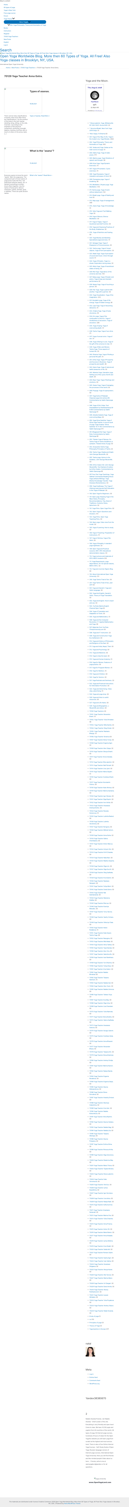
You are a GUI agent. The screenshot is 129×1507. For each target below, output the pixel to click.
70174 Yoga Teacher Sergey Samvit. (101, 1031)
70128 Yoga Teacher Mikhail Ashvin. (101, 830)
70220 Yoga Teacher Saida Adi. (99, 1249)
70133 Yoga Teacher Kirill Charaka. (101, 852)
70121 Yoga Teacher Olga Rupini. (100, 799)
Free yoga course (9, 13)
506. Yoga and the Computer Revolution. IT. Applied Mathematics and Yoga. (101, 622)
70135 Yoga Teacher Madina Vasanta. (101, 861)
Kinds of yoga (94, 1316)
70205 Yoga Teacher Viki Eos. (99, 1185)
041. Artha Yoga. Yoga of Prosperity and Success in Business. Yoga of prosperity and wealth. (101, 362)
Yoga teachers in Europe (97, 1329)
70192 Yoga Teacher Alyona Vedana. (101, 1122)
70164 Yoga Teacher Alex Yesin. (100, 986)
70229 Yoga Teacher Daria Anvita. (100, 1286)
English (6, 42)
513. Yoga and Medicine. (97, 653)
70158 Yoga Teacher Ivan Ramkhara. (101, 957)
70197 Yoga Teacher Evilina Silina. (100, 1144)
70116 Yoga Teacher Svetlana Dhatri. (101, 777)
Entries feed (93, 1377)
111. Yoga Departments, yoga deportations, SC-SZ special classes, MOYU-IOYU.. (101, 564)
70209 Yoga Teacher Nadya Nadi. (100, 1202)
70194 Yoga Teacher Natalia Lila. (100, 1130)
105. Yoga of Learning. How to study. (101, 527)
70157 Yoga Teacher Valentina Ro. (100, 954)
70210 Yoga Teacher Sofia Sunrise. (101, 1205)
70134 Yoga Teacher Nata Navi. (99, 858)
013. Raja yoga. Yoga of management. (101, 200)
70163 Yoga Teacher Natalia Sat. (100, 983)
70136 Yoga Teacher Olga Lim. (99, 866)
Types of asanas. (39, 91)
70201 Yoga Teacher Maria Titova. (100, 1165)
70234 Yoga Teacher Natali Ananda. (101, 1311)
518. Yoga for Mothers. (96, 671)
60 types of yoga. (9, 7)
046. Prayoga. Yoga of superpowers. (101, 390)
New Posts (7, 39)
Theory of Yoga (94, 1326)
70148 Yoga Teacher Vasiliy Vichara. (101, 917)
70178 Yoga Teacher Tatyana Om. (100, 1052)
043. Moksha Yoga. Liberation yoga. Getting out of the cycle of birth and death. (101, 375)
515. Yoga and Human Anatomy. (99, 659)
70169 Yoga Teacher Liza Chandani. (101, 1006)
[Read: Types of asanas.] (23, 113)
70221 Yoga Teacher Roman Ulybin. (101, 1252)
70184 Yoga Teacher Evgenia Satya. (101, 1081)
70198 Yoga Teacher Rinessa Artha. (101, 1149)
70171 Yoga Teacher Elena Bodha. (100, 1017)
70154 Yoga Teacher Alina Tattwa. (100, 945)
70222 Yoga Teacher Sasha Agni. (100, 1258)
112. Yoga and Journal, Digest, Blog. (101, 569)
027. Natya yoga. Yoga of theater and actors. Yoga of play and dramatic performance (101, 279)
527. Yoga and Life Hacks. (97, 703)
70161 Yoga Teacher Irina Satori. (100, 969)
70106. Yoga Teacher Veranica (99, 737)
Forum (6, 16)
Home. (6, 4)
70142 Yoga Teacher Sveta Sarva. (100, 889)
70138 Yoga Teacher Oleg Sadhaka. (101, 872)
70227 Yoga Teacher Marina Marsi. (101, 1278)
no (90, 1319)
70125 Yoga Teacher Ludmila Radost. (101, 816)
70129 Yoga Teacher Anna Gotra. (100, 835)
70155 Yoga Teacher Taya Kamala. (100, 948)
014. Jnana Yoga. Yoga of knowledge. (101, 206)
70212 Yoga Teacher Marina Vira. (100, 1215)
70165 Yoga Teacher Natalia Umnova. (101, 989)
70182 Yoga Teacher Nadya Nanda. (101, 1071)
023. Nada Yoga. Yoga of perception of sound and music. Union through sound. (101, 256)
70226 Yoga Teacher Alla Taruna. (100, 1275)
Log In (6, 45)
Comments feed (94, 1380)
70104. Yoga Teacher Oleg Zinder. (100, 728)
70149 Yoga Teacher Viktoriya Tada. (101, 922)
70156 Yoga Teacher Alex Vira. (99, 951)
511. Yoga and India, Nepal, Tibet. (100, 646)
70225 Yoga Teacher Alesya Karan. (101, 1269)
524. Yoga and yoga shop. (98, 694)
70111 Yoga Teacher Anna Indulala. (100, 757)
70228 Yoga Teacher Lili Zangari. (100, 1283)
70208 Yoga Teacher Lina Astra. (100, 1198)
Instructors (7, 31)
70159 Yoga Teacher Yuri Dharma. (100, 963)
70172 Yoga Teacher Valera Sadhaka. (101, 1020)
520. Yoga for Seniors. (96, 677)
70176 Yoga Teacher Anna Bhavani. (101, 1041)
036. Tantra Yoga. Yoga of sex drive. (101, 331)
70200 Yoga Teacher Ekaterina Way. (101, 1160)
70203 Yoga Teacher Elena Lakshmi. (101, 1174)
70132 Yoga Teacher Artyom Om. (100, 849)
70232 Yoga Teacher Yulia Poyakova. (101, 1300)
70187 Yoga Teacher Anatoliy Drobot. (101, 1097)
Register (6, 34)
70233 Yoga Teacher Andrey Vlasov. (101, 1305)
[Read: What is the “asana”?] (23, 172)
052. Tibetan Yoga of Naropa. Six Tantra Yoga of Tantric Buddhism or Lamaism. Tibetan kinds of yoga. (101, 441)
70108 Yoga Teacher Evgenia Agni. (100, 743)
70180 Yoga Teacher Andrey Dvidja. (101, 1060)
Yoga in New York (9, 10)
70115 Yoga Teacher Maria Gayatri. (100, 772)
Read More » (40, 116)
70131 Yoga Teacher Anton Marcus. (101, 844)
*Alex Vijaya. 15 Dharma (97, 134)
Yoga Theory (8, 19)
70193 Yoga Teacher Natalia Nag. (100, 1127)
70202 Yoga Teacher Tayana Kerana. (101, 1169)
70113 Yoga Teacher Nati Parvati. (100, 765)
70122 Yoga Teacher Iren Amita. (100, 802)
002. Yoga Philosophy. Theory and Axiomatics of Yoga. (28, 25)
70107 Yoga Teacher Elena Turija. (100, 740)
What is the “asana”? (42, 150)
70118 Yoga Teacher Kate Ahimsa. (100, 787)
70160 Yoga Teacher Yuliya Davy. (100, 966)
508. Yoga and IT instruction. (99, 633)
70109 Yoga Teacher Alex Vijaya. (100, 748)
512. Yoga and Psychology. (98, 650)
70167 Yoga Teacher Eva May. (99, 1000)
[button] (6, 50)
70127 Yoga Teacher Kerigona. (99, 827)
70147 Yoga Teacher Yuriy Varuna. (100, 912)
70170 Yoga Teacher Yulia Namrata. (101, 1011)
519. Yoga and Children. (97, 674)
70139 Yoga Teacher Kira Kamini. (100, 878)
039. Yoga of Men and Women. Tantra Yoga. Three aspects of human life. (99, 349)
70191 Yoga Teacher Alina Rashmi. (100, 1117)
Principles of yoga (95, 1322)
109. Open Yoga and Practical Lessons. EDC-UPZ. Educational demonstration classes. (100, 551)
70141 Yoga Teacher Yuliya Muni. (100, 886)
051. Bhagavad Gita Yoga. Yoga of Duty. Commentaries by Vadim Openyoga (100, 434)
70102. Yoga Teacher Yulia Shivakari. (101, 720)
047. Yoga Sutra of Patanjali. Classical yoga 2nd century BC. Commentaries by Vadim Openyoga (101, 398)
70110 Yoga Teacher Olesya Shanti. (101, 751)
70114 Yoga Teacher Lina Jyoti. (99, 768)
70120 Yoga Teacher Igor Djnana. (100, 796)
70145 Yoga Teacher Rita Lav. (99, 903)
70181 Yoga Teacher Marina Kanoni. (101, 1066)
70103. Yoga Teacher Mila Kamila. (100, 725)
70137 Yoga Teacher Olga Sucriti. (100, 869)
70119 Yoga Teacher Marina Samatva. (101, 791)
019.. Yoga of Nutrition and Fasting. (101, 232)
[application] (13, 18)
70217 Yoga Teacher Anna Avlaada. (101, 1235)
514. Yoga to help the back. (98, 656)
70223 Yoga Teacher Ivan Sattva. (100, 1261)
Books (6, 28)
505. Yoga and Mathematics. (98, 617)
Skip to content (5, 1)
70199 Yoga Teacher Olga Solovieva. (101, 1155)
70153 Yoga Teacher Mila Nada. (99, 941)
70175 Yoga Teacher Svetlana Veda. (101, 1036)
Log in (91, 1374)
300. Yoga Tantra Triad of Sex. (99, 579)
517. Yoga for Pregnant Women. (99, 668)
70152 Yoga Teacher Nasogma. (99, 938)
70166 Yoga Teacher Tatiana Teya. (100, 994)
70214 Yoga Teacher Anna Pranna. (100, 1224)
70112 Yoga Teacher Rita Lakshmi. (100, 762)
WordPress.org (94, 1384)
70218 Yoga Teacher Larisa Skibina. (101, 1241)
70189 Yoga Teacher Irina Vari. (99, 1108)
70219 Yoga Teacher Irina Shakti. (100, 1246)
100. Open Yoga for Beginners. (99, 493)
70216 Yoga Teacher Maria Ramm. (100, 1232)
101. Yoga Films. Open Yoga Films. (100, 508)
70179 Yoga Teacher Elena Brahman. (101, 1055)
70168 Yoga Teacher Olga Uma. (99, 1003)
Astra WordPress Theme (72, 1503)
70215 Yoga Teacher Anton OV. (99, 1229)
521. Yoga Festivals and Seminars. (100, 680)
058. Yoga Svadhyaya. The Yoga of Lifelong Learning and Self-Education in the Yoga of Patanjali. (101, 488)
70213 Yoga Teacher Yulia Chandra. (101, 1218)
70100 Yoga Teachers (11, 36)
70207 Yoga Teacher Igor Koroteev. (101, 1193)
